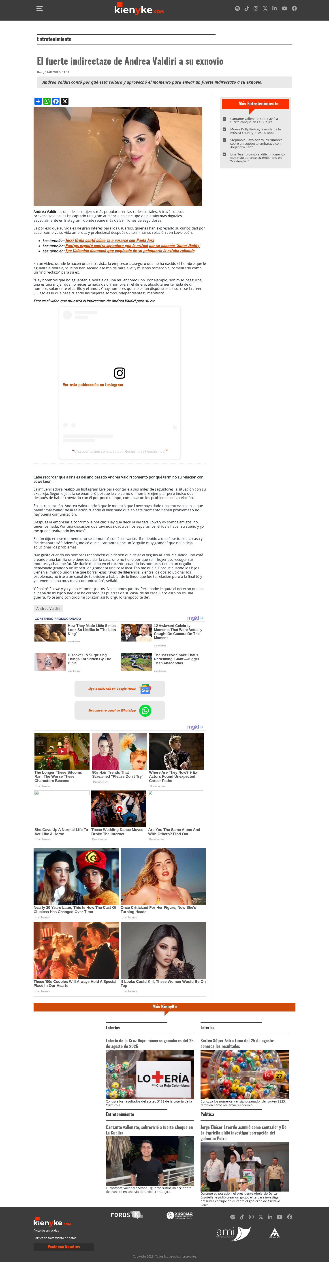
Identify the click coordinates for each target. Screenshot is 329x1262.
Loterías (113, 1028)
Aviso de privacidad (46, 1230)
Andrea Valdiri (48, 608)
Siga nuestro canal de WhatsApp (112, 710)
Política (207, 1115)
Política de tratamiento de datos (55, 1238)
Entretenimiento (54, 39)
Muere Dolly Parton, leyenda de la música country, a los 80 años (255, 131)
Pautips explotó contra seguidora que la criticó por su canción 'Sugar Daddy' (132, 246)
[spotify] (237, 9)
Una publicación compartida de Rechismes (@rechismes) (119, 451)
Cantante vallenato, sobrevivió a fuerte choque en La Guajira (254, 120)
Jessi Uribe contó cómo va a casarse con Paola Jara (109, 241)
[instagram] (256, 9)
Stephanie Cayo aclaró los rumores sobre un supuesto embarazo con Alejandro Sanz (256, 143)
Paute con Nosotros (64, 1247)
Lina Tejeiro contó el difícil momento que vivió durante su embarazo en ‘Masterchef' (257, 158)
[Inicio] (139, 8)
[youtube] (284, 9)
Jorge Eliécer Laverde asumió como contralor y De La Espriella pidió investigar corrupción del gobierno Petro (243, 1133)
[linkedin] (274, 9)
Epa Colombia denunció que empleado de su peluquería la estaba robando (129, 251)
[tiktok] (247, 9)
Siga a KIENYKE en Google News (112, 688)
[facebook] (294, 9)
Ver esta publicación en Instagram (93, 385)
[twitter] (265, 9)
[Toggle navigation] (40, 8)
